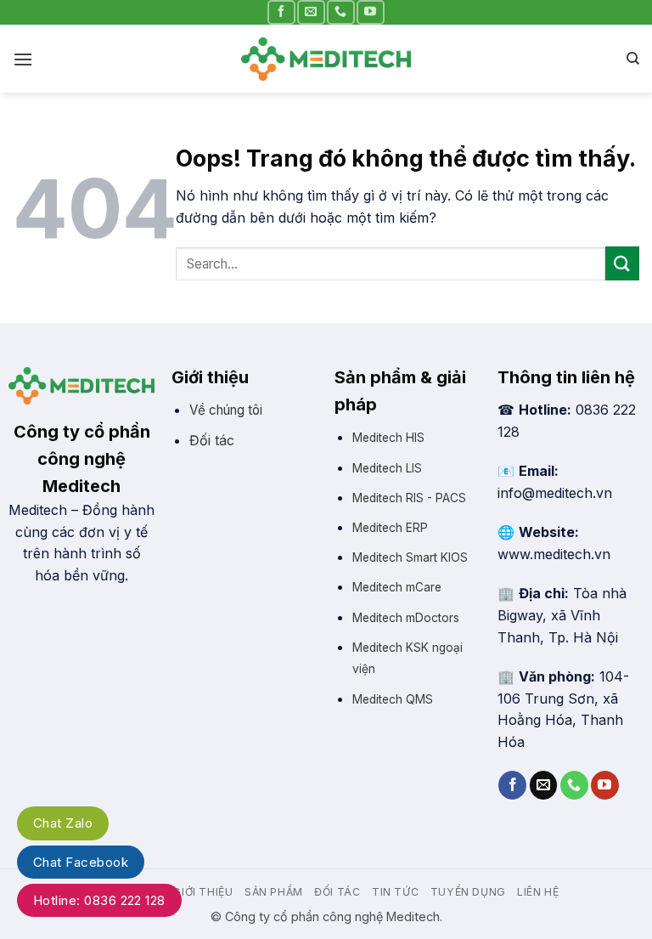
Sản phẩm (273, 891)
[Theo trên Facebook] (281, 12)
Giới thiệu (202, 891)
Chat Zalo (63, 823)
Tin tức (395, 891)
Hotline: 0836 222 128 (99, 900)
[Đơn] (23, 59)
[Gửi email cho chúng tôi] (310, 12)
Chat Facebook (80, 862)
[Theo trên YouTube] (370, 12)
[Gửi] (622, 263)
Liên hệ (538, 891)
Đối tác (211, 440)
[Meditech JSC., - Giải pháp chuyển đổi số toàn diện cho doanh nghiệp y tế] (326, 59)
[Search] (633, 58)
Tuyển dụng (468, 891)
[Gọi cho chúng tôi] (340, 12)
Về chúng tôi (225, 410)
